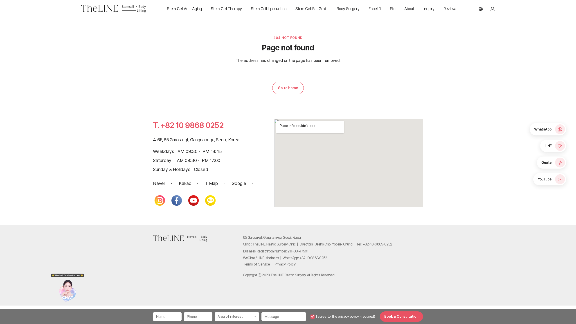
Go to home (288, 88)
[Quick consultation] (67, 285)
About (409, 8)
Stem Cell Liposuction (268, 8)
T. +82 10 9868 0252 (188, 125)
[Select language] (480, 9)
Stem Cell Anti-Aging (184, 8)
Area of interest (230, 316)
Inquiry (429, 8)
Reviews (450, 8)
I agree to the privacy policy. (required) (345, 316)
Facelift (375, 8)
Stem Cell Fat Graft (311, 8)
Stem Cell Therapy (226, 8)
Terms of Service (256, 264)
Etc (392, 8)
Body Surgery (348, 8)
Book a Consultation (401, 316)
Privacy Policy (285, 264)
